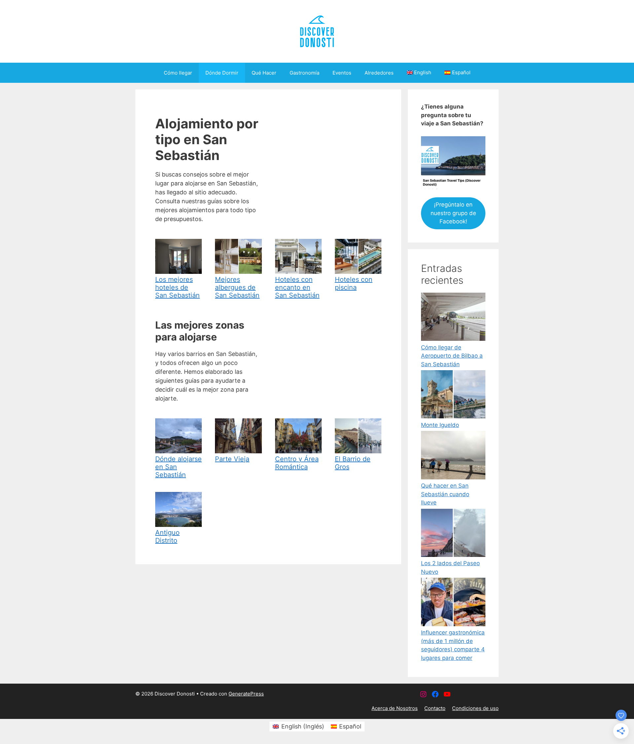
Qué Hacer (264, 73)
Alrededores (379, 73)
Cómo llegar (178, 73)
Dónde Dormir (221, 73)
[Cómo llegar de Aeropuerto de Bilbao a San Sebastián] (453, 318)
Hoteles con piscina (353, 283)
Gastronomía (304, 73)
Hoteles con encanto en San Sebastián (297, 287)
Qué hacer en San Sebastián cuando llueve (445, 494)
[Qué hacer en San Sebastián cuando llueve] (453, 456)
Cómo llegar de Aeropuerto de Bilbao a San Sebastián (452, 356)
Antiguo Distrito (167, 536)
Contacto (434, 708)
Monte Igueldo (440, 425)
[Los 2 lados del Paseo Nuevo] (453, 534)
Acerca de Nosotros (394, 708)
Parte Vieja (232, 459)
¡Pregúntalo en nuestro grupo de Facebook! (453, 213)
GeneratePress (246, 694)
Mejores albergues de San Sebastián (237, 287)
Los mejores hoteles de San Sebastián (177, 287)
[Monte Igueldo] (453, 395)
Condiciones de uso (475, 708)
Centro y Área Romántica (297, 463)
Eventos (342, 73)
